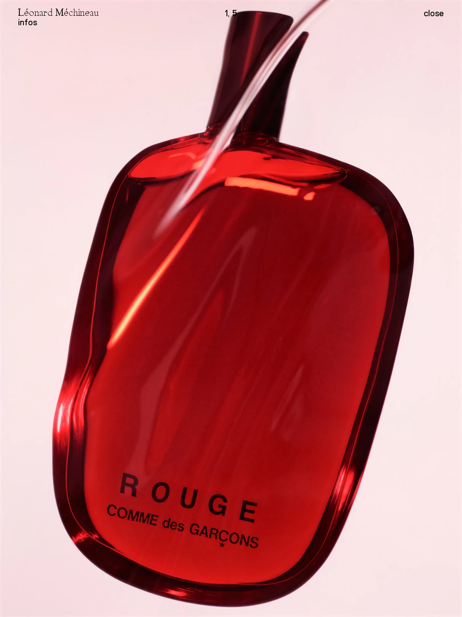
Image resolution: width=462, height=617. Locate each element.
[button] (346, 308)
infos (27, 22)
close (434, 13)
